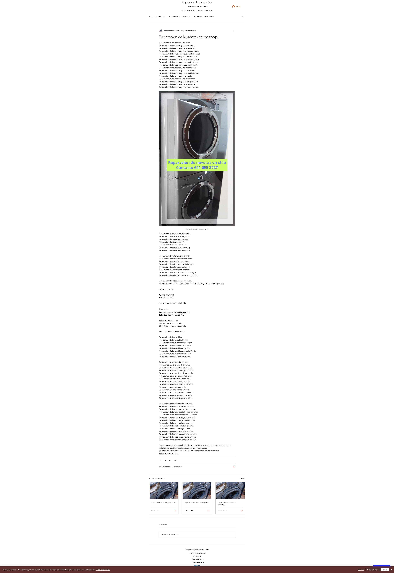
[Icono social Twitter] (195, 566)
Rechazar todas (372, 570)
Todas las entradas (157, 16)
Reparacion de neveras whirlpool (196, 502)
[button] (243, 16)
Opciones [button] (361, 570)
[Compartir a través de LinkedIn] (170, 460)
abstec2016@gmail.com (197, 553)
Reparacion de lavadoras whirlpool (227, 503)
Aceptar (384, 570)
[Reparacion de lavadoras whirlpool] (230, 490)
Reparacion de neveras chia (197, 2)
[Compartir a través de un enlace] (175, 460)
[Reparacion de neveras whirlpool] (197, 490)
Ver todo (242, 478)
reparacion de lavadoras (179, 16)
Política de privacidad (103, 570)
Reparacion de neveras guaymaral (163, 502)
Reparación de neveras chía (197, 549)
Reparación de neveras (204, 16)
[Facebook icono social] (199, 566)
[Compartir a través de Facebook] (160, 460)
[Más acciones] (234, 30)
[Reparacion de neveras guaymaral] (164, 490)
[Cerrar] (391, 569)
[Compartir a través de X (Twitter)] (165, 460)
